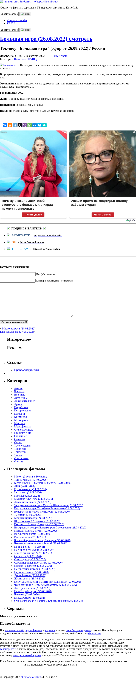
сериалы (50, 630)
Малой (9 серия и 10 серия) (30, 476)
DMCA (11, 23)
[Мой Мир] (34, 125)
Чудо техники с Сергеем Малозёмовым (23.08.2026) (45, 584)
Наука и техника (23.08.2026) (31, 572)
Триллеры (20, 451)
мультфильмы (34, 630)
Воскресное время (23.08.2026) (32, 533)
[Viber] (24, 125)
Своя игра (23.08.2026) (28, 556)
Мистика (19, 423)
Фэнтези (19, 461)
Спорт (18, 442)
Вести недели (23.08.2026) (30, 537)
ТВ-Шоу (32, 59)
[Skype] (39, 125)
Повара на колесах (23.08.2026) (33, 565)
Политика (20, 59)
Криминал (20, 416)
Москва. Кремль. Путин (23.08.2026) (36, 530)
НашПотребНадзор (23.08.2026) (33, 591)
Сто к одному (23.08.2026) (30, 559)
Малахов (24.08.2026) (27, 495)
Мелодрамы (21, 420)
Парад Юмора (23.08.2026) (30, 597)
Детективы (20, 397)
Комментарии (60, 55)
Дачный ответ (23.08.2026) (30, 575)
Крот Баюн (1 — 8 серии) (29, 546)
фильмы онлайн (14, 630)
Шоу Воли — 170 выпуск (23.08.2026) (37, 521)
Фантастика (21, 458)
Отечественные (23, 429)
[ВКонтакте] (5, 125)
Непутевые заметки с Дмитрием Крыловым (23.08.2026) (48, 581)
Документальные (24, 400)
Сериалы (19, 439)
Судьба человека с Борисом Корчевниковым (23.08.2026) (48, 600)
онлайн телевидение (78, 630)
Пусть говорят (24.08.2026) (30, 489)
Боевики (19, 391)
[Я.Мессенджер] (44, 125)
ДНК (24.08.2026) (24, 486)
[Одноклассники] (10, 125)
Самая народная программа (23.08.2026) (38, 562)
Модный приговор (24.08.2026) (33, 517)
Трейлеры (20, 448)
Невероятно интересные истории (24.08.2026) (42, 511)
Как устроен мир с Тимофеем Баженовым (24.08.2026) (47, 508)
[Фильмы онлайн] (29, 1)
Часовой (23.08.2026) (26, 594)
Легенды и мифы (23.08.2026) (32, 588)
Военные (19, 394)
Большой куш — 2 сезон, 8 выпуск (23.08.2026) (42, 540)
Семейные (20, 435)
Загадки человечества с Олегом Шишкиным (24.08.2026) (48, 505)
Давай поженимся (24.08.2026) (32, 502)
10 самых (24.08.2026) (27, 514)
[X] (20, 125)
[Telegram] (15, 125)
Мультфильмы (22, 426)
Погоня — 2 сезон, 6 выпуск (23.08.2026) (39, 524)
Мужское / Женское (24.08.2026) (33, 498)
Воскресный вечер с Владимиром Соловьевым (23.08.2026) (50, 527)
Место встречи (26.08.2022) (18, 328)
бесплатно (94, 633)
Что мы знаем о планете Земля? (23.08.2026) (40, 543)
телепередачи (8, 648)
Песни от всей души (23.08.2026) (34, 549)
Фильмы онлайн (17, 20)
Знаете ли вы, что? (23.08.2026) (33, 553)
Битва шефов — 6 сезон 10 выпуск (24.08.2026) (42, 482)
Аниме (18, 388)
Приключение (22, 432)
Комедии (19, 413)
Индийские (21, 407)
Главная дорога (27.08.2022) (17, 331)
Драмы (18, 404)
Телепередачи (22, 445)
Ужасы (18, 455)
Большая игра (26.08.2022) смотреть (46, 39)
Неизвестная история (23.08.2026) (34, 568)
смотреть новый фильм (27, 655)
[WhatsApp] (29, 125)
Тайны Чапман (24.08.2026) (30, 479)
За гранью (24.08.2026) (28, 492)
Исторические (22, 410)
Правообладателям (26, 369)
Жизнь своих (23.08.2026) (29, 578)
